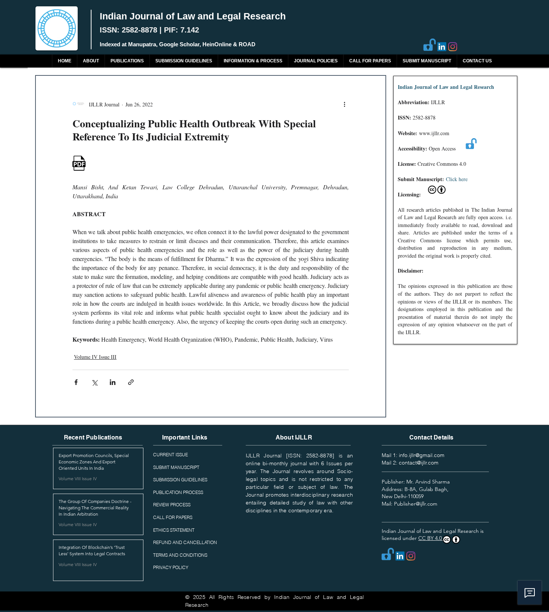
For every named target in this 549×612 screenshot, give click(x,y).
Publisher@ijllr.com (415, 503)
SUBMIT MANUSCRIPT (176, 467)
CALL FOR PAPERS (172, 517)
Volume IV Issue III (95, 356)
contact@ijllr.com (418, 462)
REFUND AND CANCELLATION (185, 542)
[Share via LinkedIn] (112, 382)
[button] (127, 61)
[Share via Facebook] (76, 382)
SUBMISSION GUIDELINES (180, 479)
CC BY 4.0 (430, 538)
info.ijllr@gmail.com (421, 455)
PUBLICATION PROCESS (178, 492)
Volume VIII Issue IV (78, 478)
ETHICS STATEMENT (174, 530)
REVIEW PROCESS (171, 504)
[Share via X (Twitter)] (94, 382)
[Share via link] (130, 382)
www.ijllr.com (434, 133)
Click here (457, 179)
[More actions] (344, 104)
